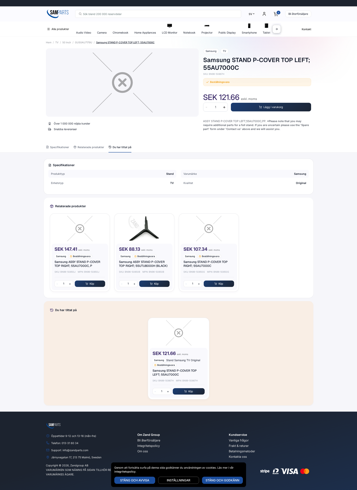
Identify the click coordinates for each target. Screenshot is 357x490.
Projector (207, 32)
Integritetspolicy (148, 446)
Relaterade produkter (91, 147)
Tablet (266, 32)
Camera (102, 32)
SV (250, 14)
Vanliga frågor (239, 440)
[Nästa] (276, 29)
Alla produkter (60, 29)
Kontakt (306, 29)
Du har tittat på (122, 147)
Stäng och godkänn (222, 480)
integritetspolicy (124, 471)
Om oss (142, 451)
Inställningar (178, 480)
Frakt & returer (239, 446)
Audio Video (83, 32)
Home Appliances (145, 32)
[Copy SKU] (227, 74)
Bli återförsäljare (298, 13)
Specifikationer (59, 147)
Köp (92, 283)
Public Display (227, 32)
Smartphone (249, 32)
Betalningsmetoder (242, 451)
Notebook (189, 32)
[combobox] (158, 14)
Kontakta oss (238, 456)
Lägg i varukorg (273, 107)
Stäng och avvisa (134, 480)
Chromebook (120, 32)
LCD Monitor (169, 32)
